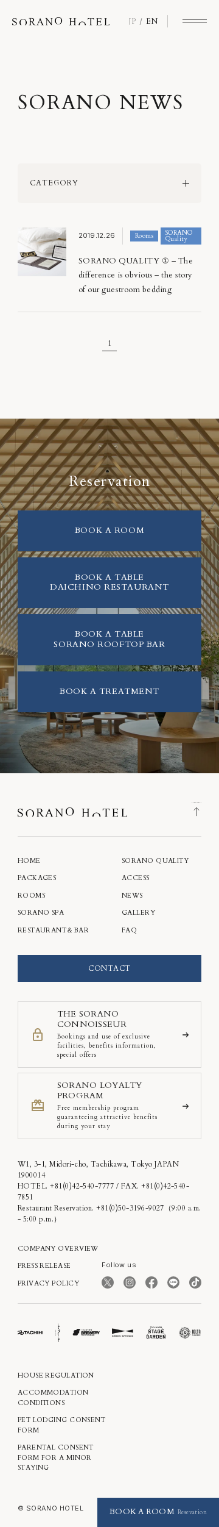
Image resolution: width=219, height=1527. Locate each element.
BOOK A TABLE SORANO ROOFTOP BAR (109, 639)
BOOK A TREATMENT (109, 691)
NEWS (132, 895)
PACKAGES (37, 877)
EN (152, 21)
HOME (29, 860)
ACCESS (136, 877)
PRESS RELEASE (44, 1265)
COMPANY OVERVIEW (58, 1248)
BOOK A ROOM (109, 530)
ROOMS (31, 895)
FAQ (129, 930)
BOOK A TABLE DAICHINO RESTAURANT (109, 582)
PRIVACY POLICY (48, 1283)
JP (132, 21)
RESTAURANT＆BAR (53, 930)
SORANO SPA (41, 912)
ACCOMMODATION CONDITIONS (53, 1397)
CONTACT (109, 968)
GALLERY (138, 912)
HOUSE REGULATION (56, 1375)
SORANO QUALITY (155, 860)
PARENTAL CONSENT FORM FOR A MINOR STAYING (56, 1457)
